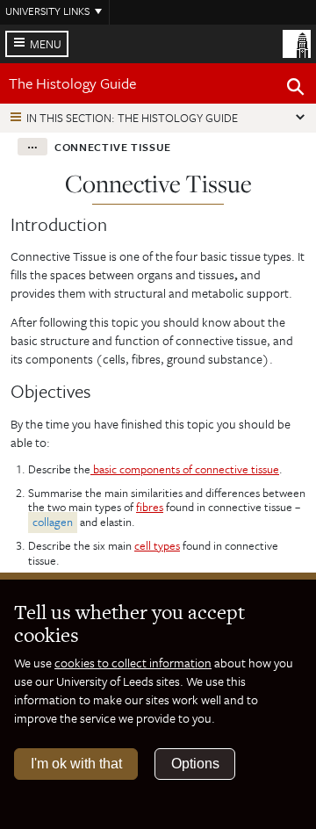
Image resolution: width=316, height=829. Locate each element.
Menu (45, 44)
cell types (157, 545)
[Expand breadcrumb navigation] (32, 146)
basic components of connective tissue (184, 469)
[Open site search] (296, 89)
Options (195, 763)
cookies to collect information (133, 662)
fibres (149, 506)
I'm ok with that (76, 763)
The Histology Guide (72, 83)
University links (47, 10)
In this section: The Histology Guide (132, 117)
